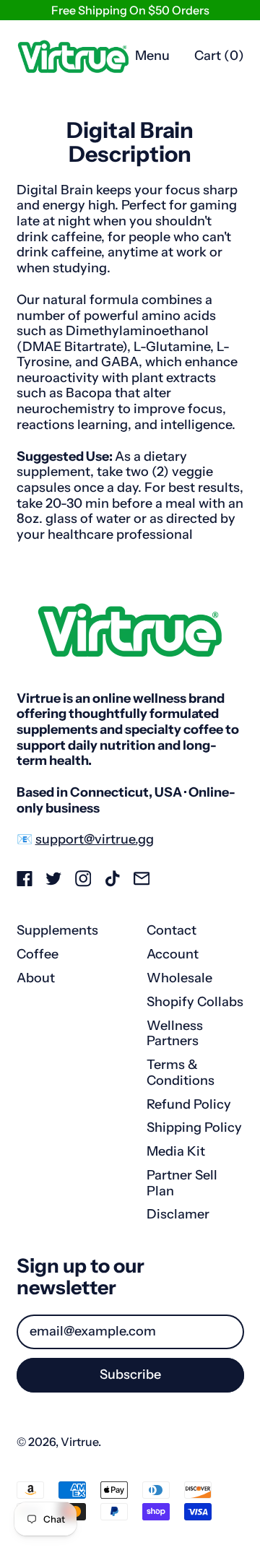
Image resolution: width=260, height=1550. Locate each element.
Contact (171, 930)
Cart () (219, 59)
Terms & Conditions (180, 1072)
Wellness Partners (175, 1033)
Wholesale (179, 978)
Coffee (37, 954)
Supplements (57, 930)
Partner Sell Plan (182, 1183)
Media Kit (176, 1151)
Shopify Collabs (195, 1002)
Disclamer (178, 1214)
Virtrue (79, 1441)
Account (173, 954)
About (36, 978)
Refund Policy (189, 1104)
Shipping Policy (194, 1127)
